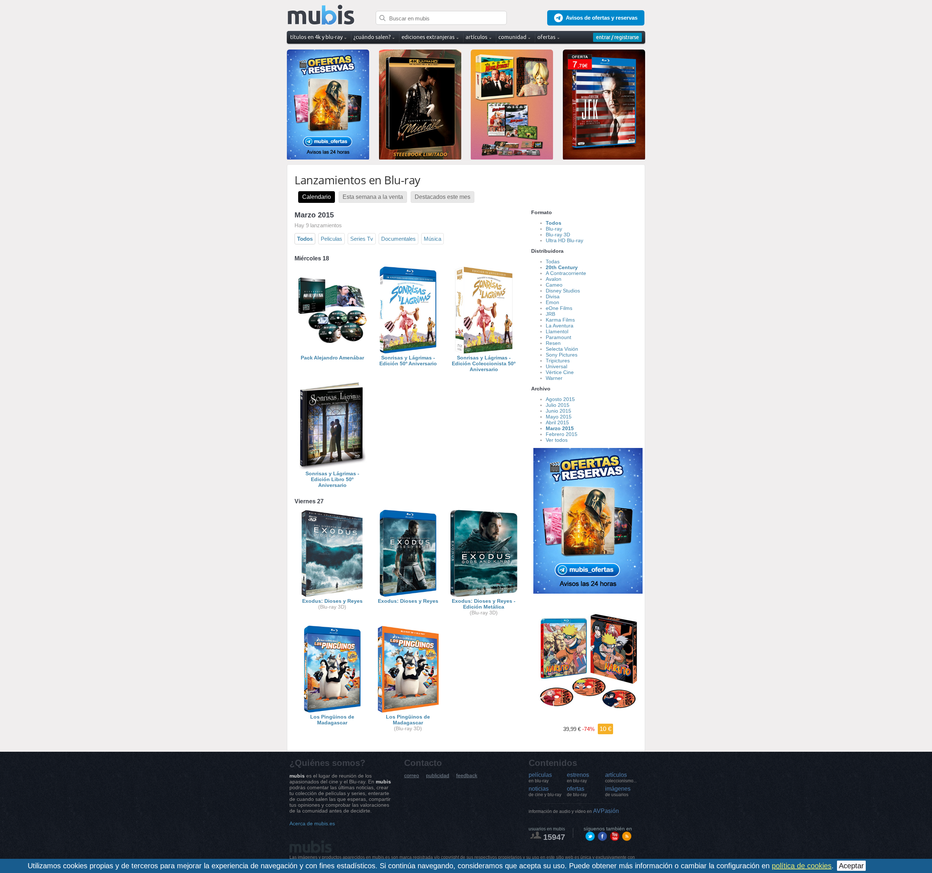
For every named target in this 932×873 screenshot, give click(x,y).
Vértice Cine (560, 372)
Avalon (553, 279)
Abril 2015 (557, 422)
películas (540, 777)
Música (432, 239)
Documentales (398, 239)
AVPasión (574, 811)
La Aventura (559, 326)
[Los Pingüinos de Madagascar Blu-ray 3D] (408, 711)
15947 (554, 837)
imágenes (618, 791)
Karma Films (560, 320)
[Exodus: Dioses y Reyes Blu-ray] (408, 595)
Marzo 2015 (560, 428)
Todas (553, 261)
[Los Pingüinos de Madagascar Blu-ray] (332, 711)
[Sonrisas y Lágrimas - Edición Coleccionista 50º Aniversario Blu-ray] (483, 352)
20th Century (562, 267)
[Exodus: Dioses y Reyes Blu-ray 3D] (332, 595)
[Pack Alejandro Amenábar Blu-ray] (332, 352)
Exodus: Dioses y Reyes (332, 601)
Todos (305, 239)
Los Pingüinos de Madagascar (332, 719)
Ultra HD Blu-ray (564, 240)
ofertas (577, 791)
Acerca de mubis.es (312, 823)
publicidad (437, 775)
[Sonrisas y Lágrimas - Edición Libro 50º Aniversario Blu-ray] (332, 468)
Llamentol (557, 331)
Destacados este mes (442, 197)
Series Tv (361, 239)
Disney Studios (563, 291)
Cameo (554, 285)
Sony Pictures (561, 355)
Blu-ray (554, 229)
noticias (545, 791)
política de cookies (802, 866)
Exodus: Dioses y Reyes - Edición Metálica (484, 604)
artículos (621, 777)
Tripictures (558, 360)
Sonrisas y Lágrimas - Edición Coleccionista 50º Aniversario (484, 363)
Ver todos (557, 440)
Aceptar (851, 866)
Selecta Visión (562, 349)
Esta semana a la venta (373, 197)
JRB (550, 314)
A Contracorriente (566, 273)
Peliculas (331, 239)
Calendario (316, 197)
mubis (321, 15)
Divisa (553, 296)
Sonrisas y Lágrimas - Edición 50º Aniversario (408, 360)
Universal (556, 366)
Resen (553, 343)
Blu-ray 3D (558, 234)
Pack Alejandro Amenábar (332, 358)
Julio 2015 (557, 405)
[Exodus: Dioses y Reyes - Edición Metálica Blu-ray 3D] (483, 595)
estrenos (578, 777)
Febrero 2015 (561, 434)
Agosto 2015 (560, 399)
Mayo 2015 (559, 417)
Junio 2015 (558, 411)
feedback (466, 775)
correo (411, 775)
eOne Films (559, 308)
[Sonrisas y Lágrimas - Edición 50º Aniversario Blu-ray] (408, 352)
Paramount (558, 337)
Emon (552, 302)
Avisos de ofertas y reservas (601, 18)
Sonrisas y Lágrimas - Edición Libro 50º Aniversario (332, 479)
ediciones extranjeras (428, 37)
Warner (554, 378)
